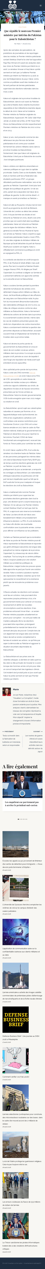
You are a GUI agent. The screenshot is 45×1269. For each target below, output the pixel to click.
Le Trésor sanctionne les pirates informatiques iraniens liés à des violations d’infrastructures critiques (21, 1245)
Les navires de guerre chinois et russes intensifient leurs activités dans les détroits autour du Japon (33, 742)
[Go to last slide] (6, 794)
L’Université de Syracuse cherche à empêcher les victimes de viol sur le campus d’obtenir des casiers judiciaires (22, 908)
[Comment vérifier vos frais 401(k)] (22, 1060)
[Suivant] (39, 794)
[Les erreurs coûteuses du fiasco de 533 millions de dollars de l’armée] (22, 1185)
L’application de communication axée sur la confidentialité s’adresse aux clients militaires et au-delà (21, 951)
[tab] (18, 819)
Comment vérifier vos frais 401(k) (16, 1077)
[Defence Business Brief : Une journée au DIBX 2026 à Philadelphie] (22, 1019)
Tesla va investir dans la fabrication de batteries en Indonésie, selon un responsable (12, 738)
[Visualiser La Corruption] (12, 5)
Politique (22, 27)
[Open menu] (40, 5)
